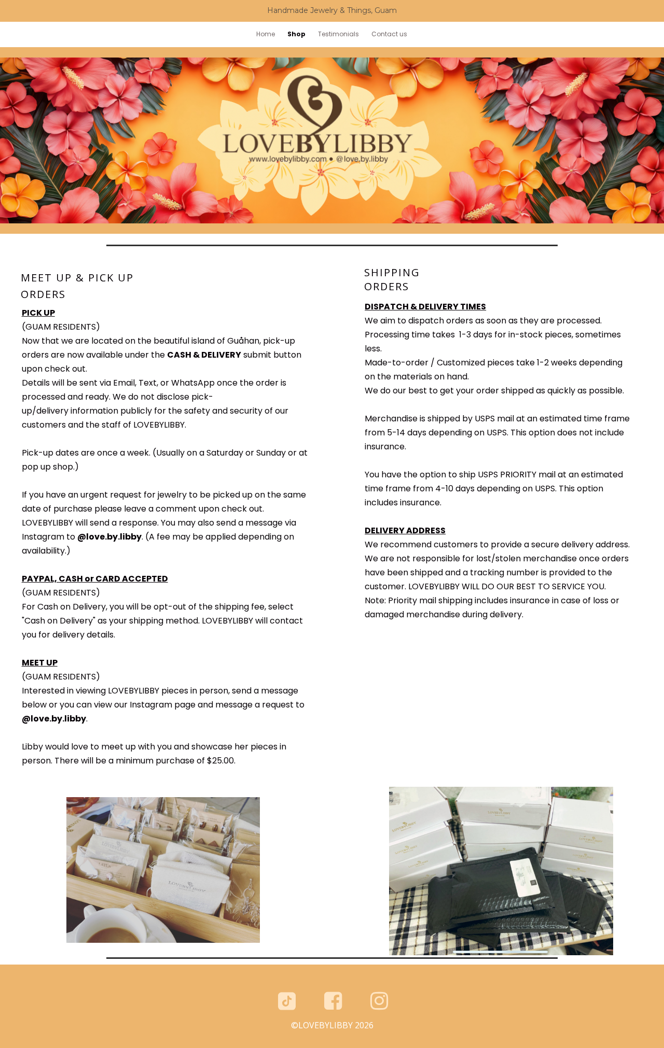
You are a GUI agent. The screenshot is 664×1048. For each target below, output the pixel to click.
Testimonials (338, 34)
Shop (296, 34)
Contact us (389, 34)
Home (265, 34)
